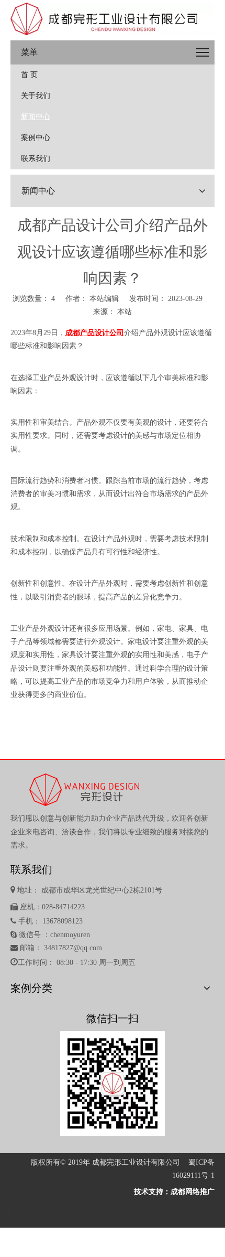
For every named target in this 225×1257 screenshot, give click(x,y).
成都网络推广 (193, 1192)
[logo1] (112, 19)
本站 (124, 312)
